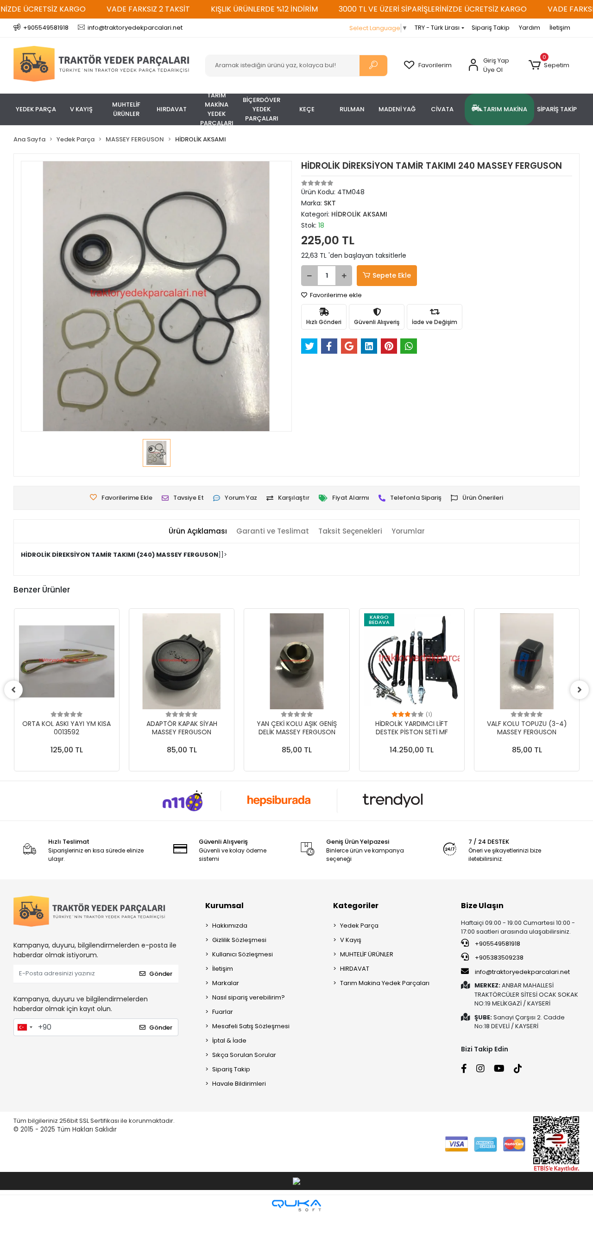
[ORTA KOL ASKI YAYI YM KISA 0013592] (66, 661)
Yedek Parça (359, 925)
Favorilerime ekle (335, 295)
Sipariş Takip (491, 27)
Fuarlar (222, 1011)
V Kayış (350, 939)
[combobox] (24, 1027)
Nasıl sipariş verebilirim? (248, 997)
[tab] (198, 531)
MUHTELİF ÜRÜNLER (366, 954)
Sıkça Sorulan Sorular (244, 1054)
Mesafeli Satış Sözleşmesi (251, 1026)
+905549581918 (496, 943)
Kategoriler (356, 905)
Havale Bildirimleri (239, 1083)
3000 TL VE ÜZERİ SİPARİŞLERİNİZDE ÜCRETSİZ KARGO (433, 9)
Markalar (225, 983)
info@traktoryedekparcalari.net (522, 971)
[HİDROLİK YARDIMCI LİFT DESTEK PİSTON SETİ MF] (412, 661)
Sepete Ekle (391, 275)
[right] (579, 690)
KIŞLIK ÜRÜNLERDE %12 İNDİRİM (264, 9)
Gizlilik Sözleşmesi (239, 939)
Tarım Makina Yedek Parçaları (384, 983)
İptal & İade (229, 1040)
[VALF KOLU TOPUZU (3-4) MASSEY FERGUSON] (526, 661)
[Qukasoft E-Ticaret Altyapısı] (296, 1205)
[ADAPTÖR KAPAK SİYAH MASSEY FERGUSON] (181, 661)
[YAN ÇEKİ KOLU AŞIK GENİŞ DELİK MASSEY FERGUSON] (296, 661)
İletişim (559, 27)
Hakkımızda (229, 925)
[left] (13, 690)
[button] (549, 65)
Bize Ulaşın (482, 905)
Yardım (529, 27)
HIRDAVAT (354, 968)
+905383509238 (498, 957)
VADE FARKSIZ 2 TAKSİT (148, 9)
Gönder (160, 973)
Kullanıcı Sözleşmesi (242, 954)
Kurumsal (224, 905)
